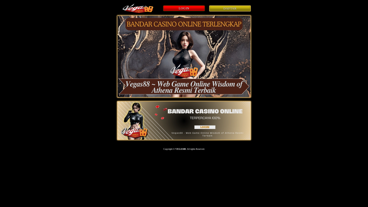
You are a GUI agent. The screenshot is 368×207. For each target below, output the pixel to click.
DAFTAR (230, 8)
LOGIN (184, 8)
